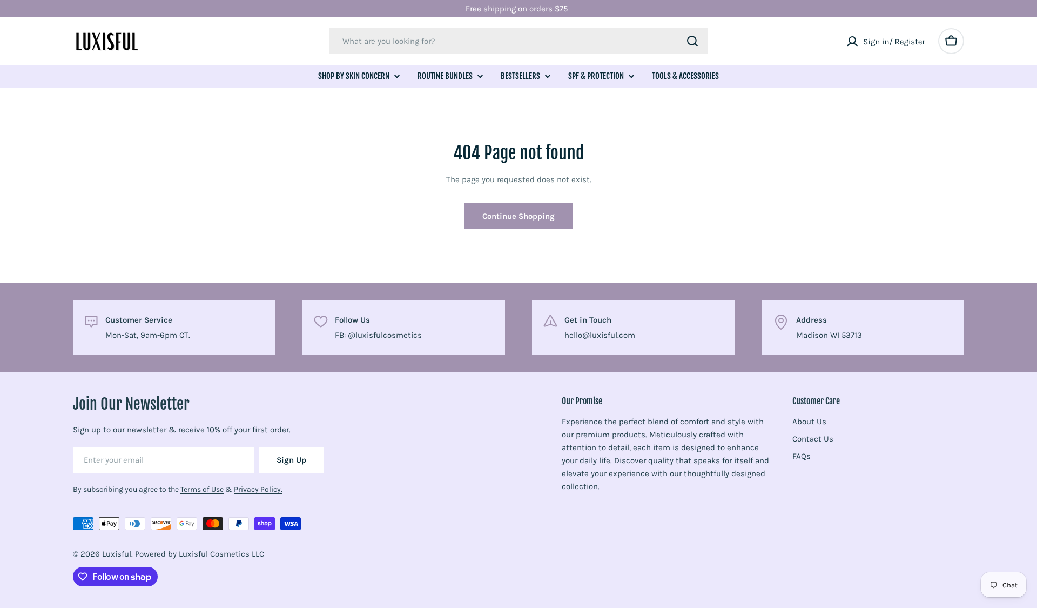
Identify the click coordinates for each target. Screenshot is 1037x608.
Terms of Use (202, 489)
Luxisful (116, 554)
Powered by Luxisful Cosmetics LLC (199, 554)
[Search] (692, 41)
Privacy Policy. (258, 489)
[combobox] (518, 41)
